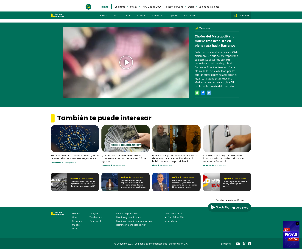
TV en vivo (244, 15)
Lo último (120, 6)
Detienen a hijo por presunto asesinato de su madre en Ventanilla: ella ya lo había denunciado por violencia (174, 158)
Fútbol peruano (174, 6)
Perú (74, 228)
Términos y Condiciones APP (130, 224)
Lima (115, 15)
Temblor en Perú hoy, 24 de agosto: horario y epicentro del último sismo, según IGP (82, 183)
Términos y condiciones (128, 217)
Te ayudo (141, 15)
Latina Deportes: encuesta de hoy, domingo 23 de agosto (235, 183)
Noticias (74, 178)
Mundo (127, 15)
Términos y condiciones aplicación (134, 221)
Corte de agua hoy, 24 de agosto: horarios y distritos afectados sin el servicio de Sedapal (223, 158)
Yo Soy (133, 6)
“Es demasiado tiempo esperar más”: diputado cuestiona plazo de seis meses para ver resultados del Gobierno (133, 185)
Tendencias (157, 15)
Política (103, 15)
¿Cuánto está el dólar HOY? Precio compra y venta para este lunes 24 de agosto (123, 158)
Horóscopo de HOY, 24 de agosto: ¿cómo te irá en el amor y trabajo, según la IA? (75, 157)
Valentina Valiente (209, 6)
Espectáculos (190, 15)
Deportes (173, 15)
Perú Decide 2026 (152, 6)
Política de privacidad (127, 213)
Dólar (191, 6)
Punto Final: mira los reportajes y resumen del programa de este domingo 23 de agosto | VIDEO (184, 183)
